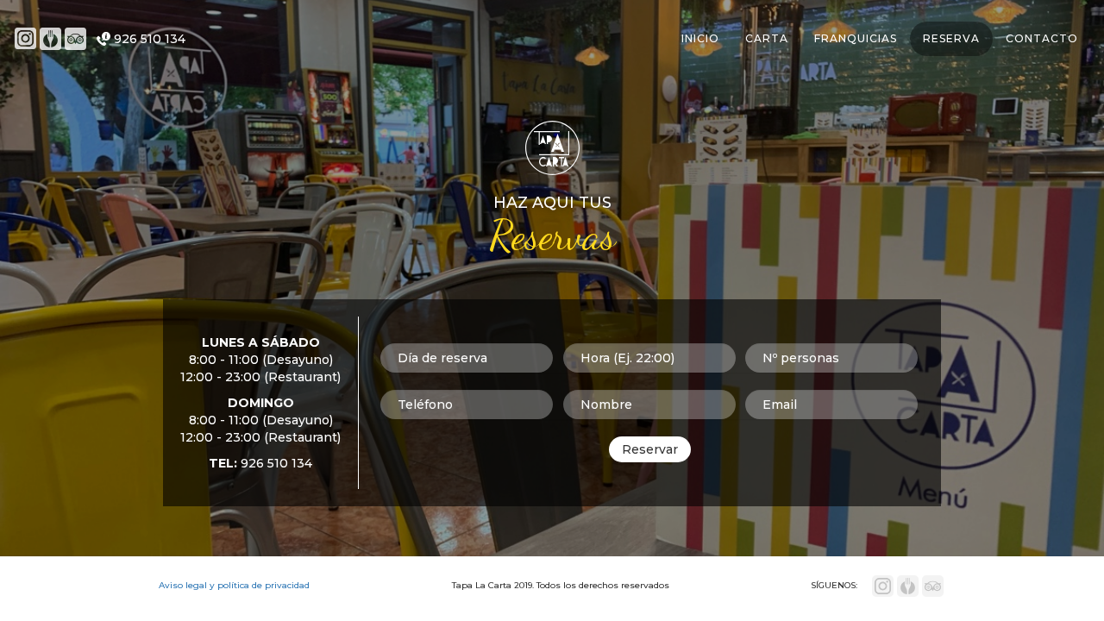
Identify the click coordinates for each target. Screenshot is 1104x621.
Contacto (1042, 38)
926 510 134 (149, 39)
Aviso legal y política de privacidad (234, 585)
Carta (766, 38)
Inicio (700, 38)
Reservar (650, 449)
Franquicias (855, 38)
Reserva (951, 38)
